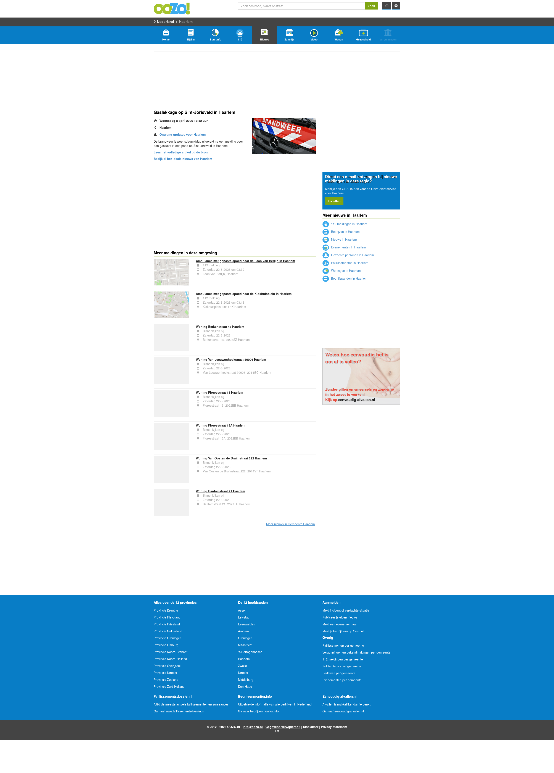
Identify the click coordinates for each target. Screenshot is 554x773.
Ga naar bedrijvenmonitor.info (258, 711)
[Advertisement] (235, 197)
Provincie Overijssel (167, 665)
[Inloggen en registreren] (386, 6)
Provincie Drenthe (166, 610)
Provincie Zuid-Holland (169, 686)
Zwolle (242, 665)
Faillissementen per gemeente (343, 645)
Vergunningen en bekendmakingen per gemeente (356, 652)
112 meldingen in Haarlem (348, 224)
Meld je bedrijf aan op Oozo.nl (343, 631)
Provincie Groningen (168, 638)
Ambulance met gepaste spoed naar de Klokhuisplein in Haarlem (243, 293)
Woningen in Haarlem (345, 270)
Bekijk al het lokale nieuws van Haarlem (183, 158)
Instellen (334, 201)
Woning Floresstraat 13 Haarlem (219, 392)
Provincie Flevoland (167, 617)
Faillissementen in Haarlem (349, 263)
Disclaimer (310, 727)
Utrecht (243, 672)
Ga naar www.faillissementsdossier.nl (179, 711)
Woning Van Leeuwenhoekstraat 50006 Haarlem (231, 359)
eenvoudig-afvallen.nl (356, 399)
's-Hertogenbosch (250, 652)
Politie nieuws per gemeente (341, 666)
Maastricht (245, 645)
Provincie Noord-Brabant (170, 652)
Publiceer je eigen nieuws (339, 617)
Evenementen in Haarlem (348, 247)
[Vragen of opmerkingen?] (396, 6)
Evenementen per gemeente (342, 680)
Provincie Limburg (166, 645)
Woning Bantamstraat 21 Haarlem (220, 491)
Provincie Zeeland (166, 679)
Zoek (371, 6)
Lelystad (244, 617)
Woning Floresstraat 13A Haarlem (220, 425)
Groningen (245, 638)
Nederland (165, 21)
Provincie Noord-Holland (170, 659)
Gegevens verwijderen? (283, 727)
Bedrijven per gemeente (338, 673)
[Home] (172, 8)
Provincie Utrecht (165, 672)
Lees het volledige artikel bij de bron (181, 152)
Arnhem (243, 631)
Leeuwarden (246, 624)
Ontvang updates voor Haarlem (182, 134)
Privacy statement (334, 727)
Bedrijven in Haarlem (345, 231)
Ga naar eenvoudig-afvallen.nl (343, 711)
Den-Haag (245, 686)
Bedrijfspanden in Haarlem (348, 278)
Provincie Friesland (167, 624)
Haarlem (244, 659)
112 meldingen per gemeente (342, 659)
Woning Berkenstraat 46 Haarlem (220, 326)
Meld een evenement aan (340, 624)
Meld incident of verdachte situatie (345, 610)
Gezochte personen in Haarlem (352, 255)
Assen (242, 610)
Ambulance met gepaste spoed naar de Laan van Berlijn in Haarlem (245, 261)
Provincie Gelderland (168, 631)
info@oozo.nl (253, 727)
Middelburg (245, 679)
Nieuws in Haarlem (343, 239)
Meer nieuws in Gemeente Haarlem (290, 524)
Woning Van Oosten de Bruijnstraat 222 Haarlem (231, 458)
